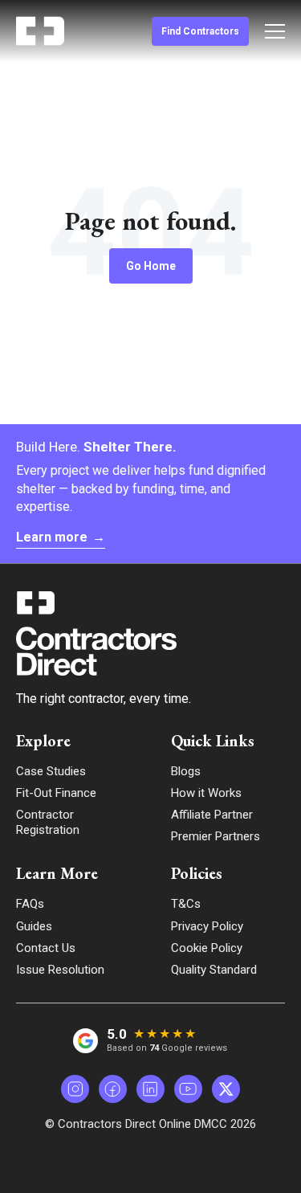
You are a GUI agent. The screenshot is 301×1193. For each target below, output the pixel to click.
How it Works (206, 793)
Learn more (60, 537)
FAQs (30, 904)
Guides (34, 926)
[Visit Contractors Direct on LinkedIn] (150, 1089)
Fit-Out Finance (56, 793)
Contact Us (45, 948)
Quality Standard (214, 969)
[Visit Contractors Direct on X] (226, 1089)
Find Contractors (200, 31)
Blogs (186, 771)
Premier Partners (215, 836)
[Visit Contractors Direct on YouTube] (188, 1089)
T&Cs (186, 904)
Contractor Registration (47, 822)
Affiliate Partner (212, 814)
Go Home (151, 265)
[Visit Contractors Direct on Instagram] (75, 1089)
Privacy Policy (207, 926)
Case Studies (51, 771)
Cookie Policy (206, 948)
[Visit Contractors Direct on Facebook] (113, 1089)
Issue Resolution (60, 969)
